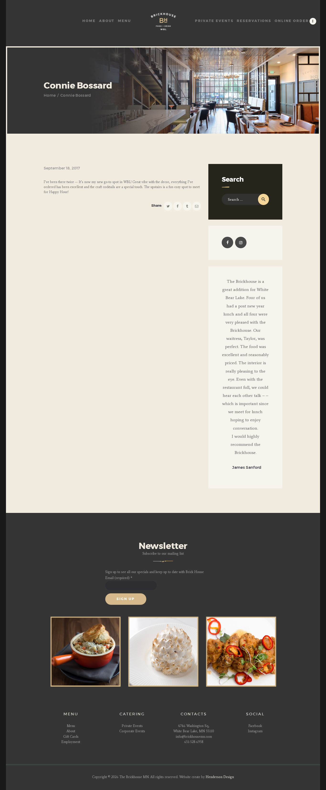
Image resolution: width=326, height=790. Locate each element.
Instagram (255, 731)
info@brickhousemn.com (194, 737)
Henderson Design (220, 777)
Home (50, 95)
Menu (71, 726)
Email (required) (118, 578)
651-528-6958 (193, 742)
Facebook (255, 726)
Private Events (132, 726)
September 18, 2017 (62, 168)
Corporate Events (132, 731)
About (71, 731)
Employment (70, 742)
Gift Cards (71, 737)
